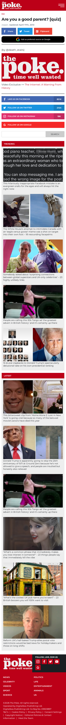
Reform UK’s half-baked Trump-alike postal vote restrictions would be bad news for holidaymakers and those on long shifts (32, 643)
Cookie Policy (18, 712)
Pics (3, 14)
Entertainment (43, 686)
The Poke (19, 5)
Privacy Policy (35, 712)
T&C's (5, 712)
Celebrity (9, 681)
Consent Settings (53, 712)
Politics (38, 677)
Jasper (5, 25)
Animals (38, 690)
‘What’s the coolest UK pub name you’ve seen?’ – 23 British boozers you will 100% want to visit (30, 599)
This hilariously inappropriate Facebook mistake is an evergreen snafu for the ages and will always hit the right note (31, 186)
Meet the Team (25, 718)
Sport (6, 690)
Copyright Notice (13, 715)
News (6, 677)
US (35, 695)
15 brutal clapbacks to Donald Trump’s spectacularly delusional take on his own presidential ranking (31, 364)
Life (36, 681)
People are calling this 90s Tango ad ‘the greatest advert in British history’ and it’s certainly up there (30, 321)
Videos (7, 686)
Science (7, 695)
